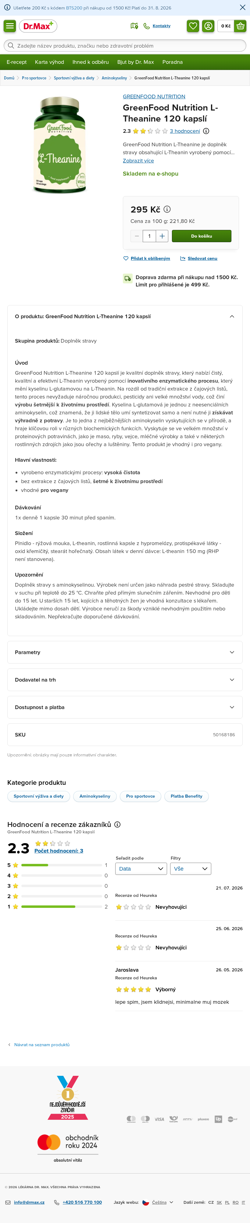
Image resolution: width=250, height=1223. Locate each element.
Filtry (176, 858)
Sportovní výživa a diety (39, 796)
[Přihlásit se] (208, 26)
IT (243, 1202)
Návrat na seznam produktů (42, 1044)
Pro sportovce (140, 796)
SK (219, 1202)
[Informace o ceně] (167, 209)
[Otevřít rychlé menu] (10, 26)
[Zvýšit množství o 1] (162, 236)
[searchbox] (125, 45)
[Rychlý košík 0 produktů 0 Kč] (240, 26)
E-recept (17, 62)
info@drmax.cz (29, 1202)
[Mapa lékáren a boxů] (134, 26)
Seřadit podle (130, 858)
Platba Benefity (186, 796)
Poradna (172, 62)
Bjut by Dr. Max (135, 62)
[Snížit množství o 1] (136, 236)
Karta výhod (49, 62)
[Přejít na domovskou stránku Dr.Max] (38, 25)
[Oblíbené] (193, 26)
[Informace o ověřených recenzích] (206, 131)
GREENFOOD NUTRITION (154, 96)
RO (236, 1202)
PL (227, 1202)
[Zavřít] (242, 8)
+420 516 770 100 (82, 1202)
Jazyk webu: (126, 1202)
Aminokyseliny (95, 796)
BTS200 (74, 7)
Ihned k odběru (91, 62)
